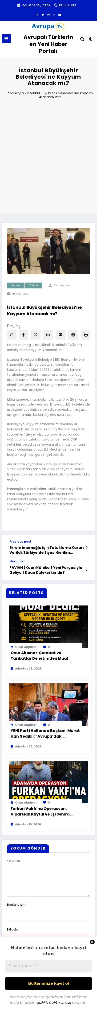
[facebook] (23, 335)
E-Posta (12, 929)
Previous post (20, 541)
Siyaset (15, 285)
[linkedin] (48, 335)
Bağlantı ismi (16, 905)
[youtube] (60, 15)
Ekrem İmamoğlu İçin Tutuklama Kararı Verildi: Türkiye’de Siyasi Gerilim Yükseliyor (46, 550)
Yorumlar (13, 861)
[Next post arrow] (87, 570)
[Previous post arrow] (87, 547)
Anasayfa (15, 93)
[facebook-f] (37, 15)
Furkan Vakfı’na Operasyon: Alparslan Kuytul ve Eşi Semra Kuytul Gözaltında (40, 811)
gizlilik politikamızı (53, 1002)
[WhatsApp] (11, 335)
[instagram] (54, 15)
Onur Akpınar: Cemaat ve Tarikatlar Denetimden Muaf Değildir (40, 655)
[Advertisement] (48, 158)
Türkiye (33, 285)
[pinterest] (73, 335)
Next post (17, 561)
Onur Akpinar (62, 285)
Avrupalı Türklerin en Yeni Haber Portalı (48, 44)
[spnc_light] (91, 40)
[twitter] (43, 15)
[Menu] (6, 38)
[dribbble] (48, 15)
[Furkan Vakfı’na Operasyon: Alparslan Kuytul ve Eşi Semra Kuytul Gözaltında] (48, 782)
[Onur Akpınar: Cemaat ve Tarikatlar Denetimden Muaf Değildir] (48, 626)
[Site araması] (82, 39)
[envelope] (60, 335)
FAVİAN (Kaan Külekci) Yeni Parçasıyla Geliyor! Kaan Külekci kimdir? (45, 570)
